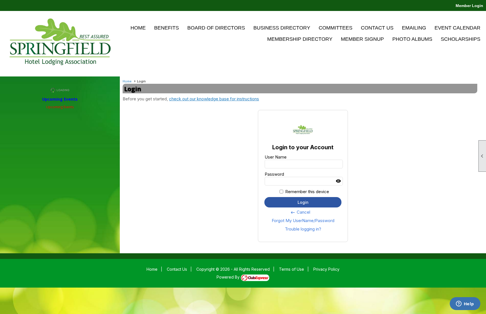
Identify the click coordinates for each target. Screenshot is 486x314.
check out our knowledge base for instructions (214, 98)
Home (138, 28)
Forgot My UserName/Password (303, 220)
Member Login (469, 5)
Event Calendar (457, 28)
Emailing (414, 28)
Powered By (229, 277)
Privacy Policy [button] (326, 269)
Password (274, 174)
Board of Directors (216, 28)
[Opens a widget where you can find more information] (464, 304)
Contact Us (377, 28)
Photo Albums (412, 39)
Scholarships (460, 39)
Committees (335, 28)
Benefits (166, 28)
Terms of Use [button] (291, 269)
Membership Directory (299, 39)
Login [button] (303, 202)
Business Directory (281, 28)
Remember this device (307, 191)
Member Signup (362, 39)
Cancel (300, 212)
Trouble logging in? (303, 229)
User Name (276, 157)
